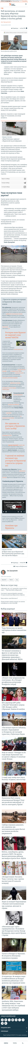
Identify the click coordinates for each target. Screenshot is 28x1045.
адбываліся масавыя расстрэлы (14, 314)
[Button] (14, 28)
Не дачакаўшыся (17, 394)
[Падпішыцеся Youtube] (12, 1020)
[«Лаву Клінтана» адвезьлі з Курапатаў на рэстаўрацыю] (14, 128)
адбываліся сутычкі (15, 383)
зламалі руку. (5, 389)
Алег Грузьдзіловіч (6, 22)
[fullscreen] (24, 511)
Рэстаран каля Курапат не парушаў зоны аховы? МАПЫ (15, 335)
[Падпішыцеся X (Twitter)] (9, 1020)
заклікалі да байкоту (13, 404)
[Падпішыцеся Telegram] (2, 1023)
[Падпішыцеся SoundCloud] (19, 1020)
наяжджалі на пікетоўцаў (9, 388)
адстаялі (4, 477)
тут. (9, 328)
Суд (2, 8)
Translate (24, 1)
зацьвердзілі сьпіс (7, 435)
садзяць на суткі (19, 373)
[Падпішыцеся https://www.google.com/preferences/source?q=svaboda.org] (2, 1020)
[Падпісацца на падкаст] (16, 1020)
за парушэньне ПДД (15, 371)
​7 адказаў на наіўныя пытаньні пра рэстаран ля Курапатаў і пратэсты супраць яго (15, 461)
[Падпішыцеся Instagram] (23, 1020)
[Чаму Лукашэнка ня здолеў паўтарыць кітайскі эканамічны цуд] (14, 619)
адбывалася (22, 471)
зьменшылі (5, 327)
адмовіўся (8, 413)
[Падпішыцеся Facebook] (5, 1020)
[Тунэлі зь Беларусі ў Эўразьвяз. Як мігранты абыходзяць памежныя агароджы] (14, 945)
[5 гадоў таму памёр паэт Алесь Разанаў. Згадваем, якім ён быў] (14, 769)
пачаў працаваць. (18, 349)
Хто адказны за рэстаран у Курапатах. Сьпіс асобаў (15, 426)
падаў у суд (21, 445)
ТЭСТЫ (15, 1043)
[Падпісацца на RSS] (5, 1023)
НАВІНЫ (6, 1043)
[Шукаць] (22, 1043)
